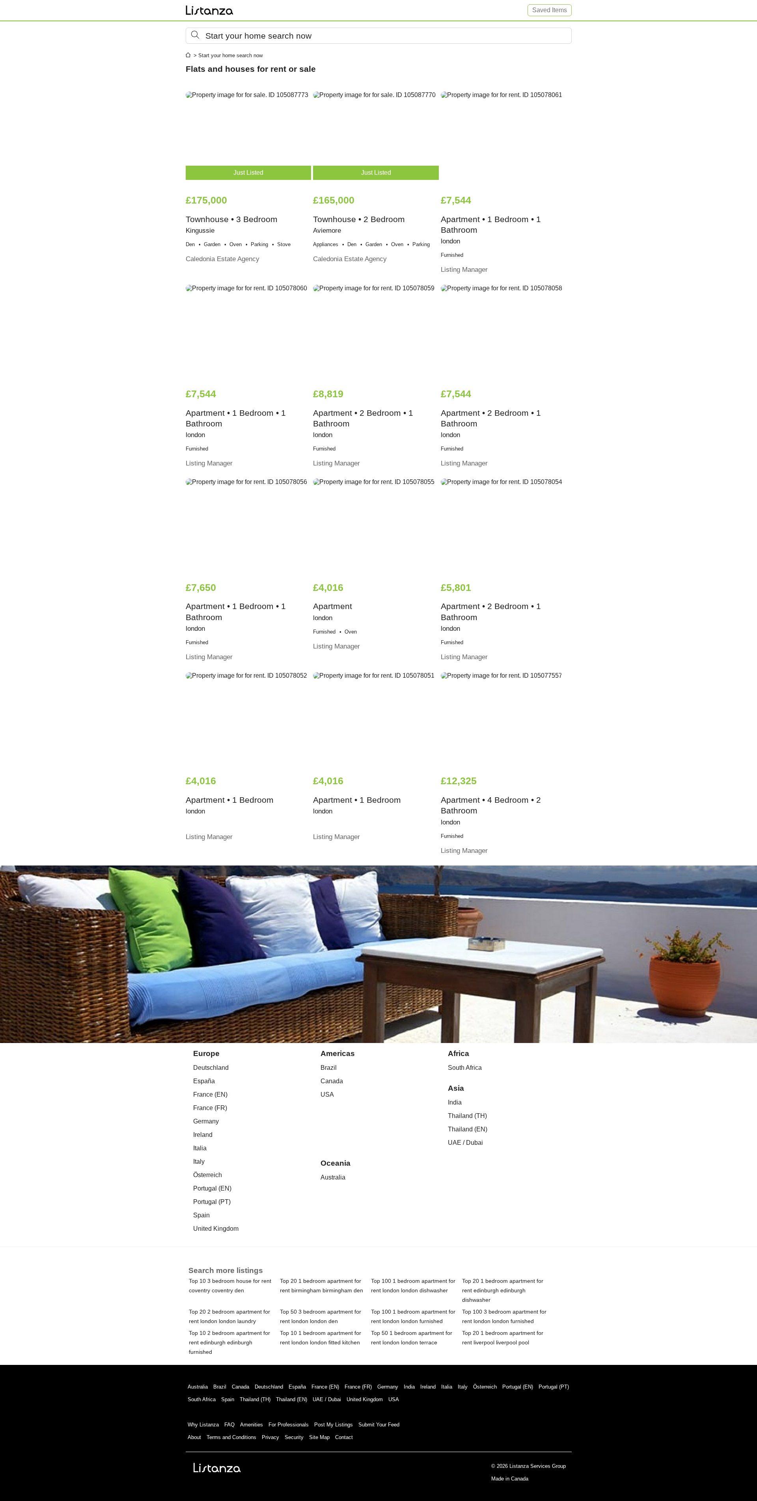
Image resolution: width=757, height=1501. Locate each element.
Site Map (319, 1437)
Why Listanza (203, 1425)
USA (327, 1094)
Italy (199, 1161)
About (194, 1437)
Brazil (329, 1067)
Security (294, 1437)
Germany (206, 1121)
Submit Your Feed (378, 1425)
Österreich (207, 1175)
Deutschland (211, 1067)
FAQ (229, 1425)
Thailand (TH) (467, 1115)
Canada (332, 1081)
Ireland (203, 1134)
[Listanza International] (217, 1467)
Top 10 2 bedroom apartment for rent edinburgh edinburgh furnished (229, 1342)
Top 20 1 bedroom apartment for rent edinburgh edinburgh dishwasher (502, 1290)
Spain (201, 1215)
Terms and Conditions (231, 1437)
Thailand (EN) (467, 1129)
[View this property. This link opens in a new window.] (504, 139)
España (204, 1081)
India (455, 1102)
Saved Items (549, 10)
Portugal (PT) (212, 1201)
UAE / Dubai (465, 1142)
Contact (344, 1437)
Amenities (251, 1425)
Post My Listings (333, 1425)
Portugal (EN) (212, 1188)
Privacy (270, 1437)
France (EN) (210, 1094)
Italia (200, 1148)
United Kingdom (216, 1228)
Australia (333, 1177)
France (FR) (210, 1108)
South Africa (465, 1067)
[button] (379, 36)
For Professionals (288, 1425)
